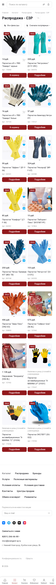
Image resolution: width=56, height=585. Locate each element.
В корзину (14, 75)
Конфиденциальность (12, 558)
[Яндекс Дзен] (14, 522)
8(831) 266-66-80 (10, 536)
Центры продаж (25, 491)
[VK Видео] (24, 522)
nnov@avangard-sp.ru (11, 541)
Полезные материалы (25, 479)
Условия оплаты (11, 485)
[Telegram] (8, 522)
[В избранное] (24, 37)
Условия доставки (34, 485)
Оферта (29, 558)
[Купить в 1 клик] (24, 58)
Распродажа (22, 473)
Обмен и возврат (11, 497)
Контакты (7, 491)
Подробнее (39, 75)
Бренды (37, 473)
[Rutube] (19, 522)
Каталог (6, 473)
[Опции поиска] (43, 4)
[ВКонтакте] (3, 522)
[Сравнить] (24, 48)
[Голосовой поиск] (49, 4)
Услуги (6, 479)
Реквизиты (30, 497)
